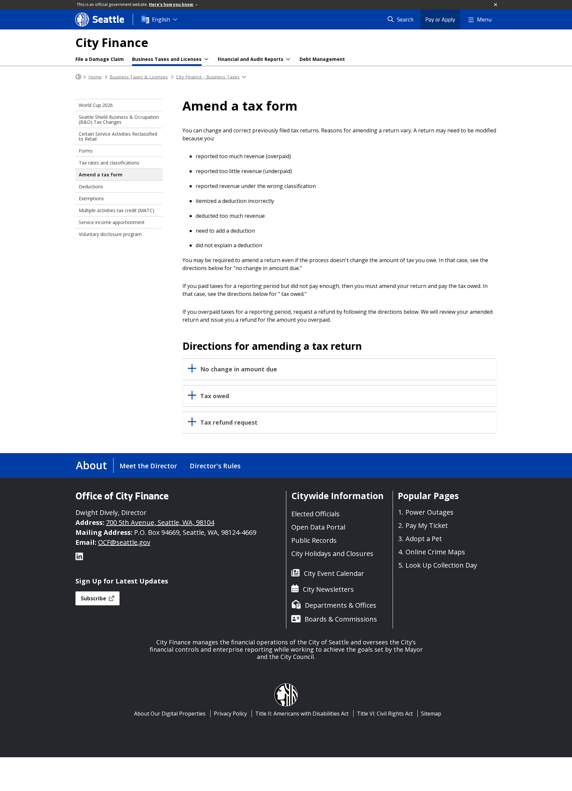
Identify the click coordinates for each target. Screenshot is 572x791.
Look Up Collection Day (441, 565)
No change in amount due (238, 369)
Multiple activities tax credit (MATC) (116, 210)
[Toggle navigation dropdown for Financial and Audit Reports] (288, 59)
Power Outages (429, 512)
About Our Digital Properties (170, 713)
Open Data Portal (318, 527)
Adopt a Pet (423, 538)
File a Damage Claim (99, 59)
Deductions (91, 186)
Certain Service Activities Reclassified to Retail (118, 136)
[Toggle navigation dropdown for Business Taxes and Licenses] (206, 59)
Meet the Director (148, 465)
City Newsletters (328, 589)
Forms (86, 151)
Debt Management (322, 59)
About (91, 465)
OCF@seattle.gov (124, 542)
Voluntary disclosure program (110, 234)
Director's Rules (215, 465)
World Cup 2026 (96, 105)
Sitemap (431, 713)
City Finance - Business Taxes (208, 76)
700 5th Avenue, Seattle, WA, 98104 (160, 522)
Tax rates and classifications (109, 163)
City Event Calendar (334, 573)
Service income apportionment (112, 222)
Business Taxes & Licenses (139, 76)
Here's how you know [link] (171, 4)
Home (95, 76)
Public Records (314, 540)
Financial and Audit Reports (250, 59)
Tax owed (214, 396)
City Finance (111, 42)
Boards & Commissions (341, 619)
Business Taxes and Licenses (167, 59)
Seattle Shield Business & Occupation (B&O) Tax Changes (119, 119)
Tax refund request (229, 422)
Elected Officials (315, 513)
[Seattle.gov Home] (78, 77)
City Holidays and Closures (332, 553)
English (161, 19)
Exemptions (91, 198)
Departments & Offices (340, 605)
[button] (496, 5)
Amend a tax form (100, 174)
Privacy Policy (230, 713)
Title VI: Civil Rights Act (385, 713)
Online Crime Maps (435, 551)
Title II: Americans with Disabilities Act (302, 713)
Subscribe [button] (94, 598)
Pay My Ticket (426, 525)
